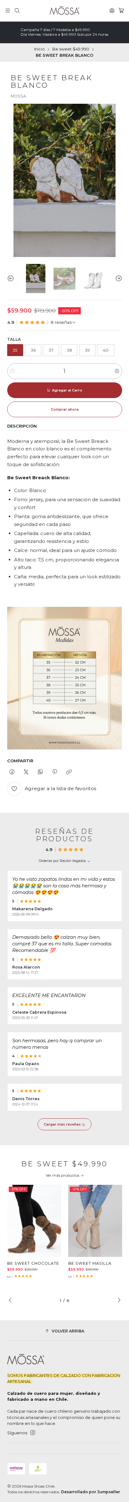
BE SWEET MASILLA (89, 1263)
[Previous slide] (12, 278)
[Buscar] (17, 10)
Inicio (39, 49)
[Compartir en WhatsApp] (40, 772)
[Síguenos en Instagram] (33, 1433)
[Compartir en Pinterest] (54, 772)
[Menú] (7, 10)
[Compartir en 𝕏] (26, 772)
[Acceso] (112, 10)
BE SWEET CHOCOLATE (33, 1263)
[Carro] (121, 11)
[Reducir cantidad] (12, 371)
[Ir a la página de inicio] (65, 10)
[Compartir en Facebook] (12, 772)
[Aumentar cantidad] (117, 371)
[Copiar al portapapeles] (69, 772)
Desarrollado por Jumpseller (90, 1491)
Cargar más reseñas (63, 1124)
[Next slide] (117, 278)
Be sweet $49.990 (70, 49)
